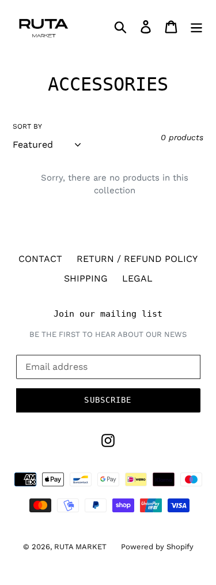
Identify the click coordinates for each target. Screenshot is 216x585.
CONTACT (40, 258)
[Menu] (196, 26)
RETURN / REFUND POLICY (137, 258)
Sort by (27, 126)
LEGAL (137, 278)
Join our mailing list (108, 314)
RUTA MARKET (80, 546)
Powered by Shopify (157, 546)
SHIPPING (86, 278)
